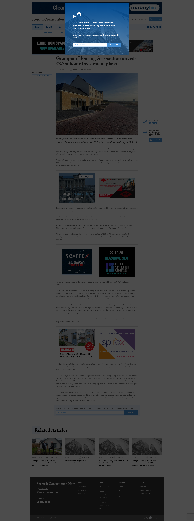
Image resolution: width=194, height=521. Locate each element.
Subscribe (113, 44)
